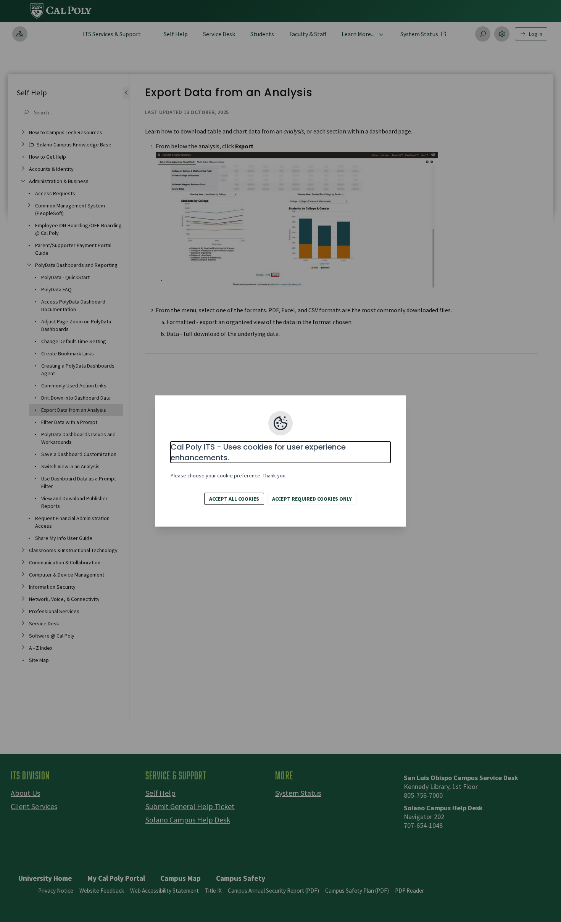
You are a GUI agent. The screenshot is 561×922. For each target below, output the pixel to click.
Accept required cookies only (312, 498)
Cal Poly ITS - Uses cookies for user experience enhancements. (258, 452)
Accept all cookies (234, 498)
